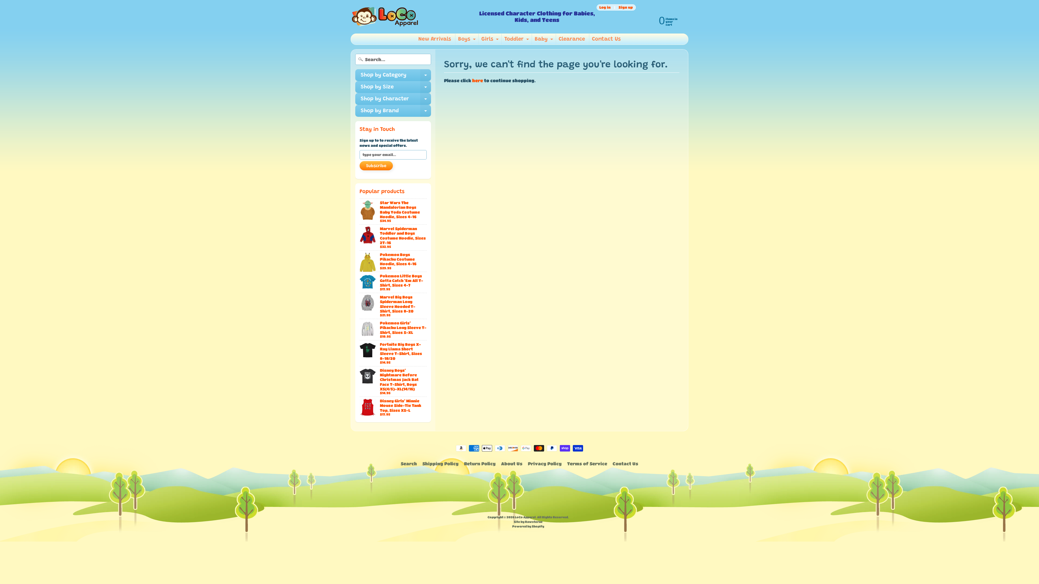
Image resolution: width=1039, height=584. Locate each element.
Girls (490, 40)
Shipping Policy (440, 463)
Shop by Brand (396, 112)
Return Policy (480, 463)
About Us (511, 463)
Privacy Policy (545, 463)
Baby (544, 40)
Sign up (626, 7)
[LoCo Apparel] (413, 16)
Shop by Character (396, 100)
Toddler (517, 40)
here (477, 80)
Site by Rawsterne (528, 521)
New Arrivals (434, 39)
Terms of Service (587, 463)
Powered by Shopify (528, 526)
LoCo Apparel (525, 517)
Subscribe (376, 166)
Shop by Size (396, 88)
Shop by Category (396, 76)
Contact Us (606, 39)
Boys (467, 40)
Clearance (572, 39)
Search (409, 463)
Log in (605, 7)
